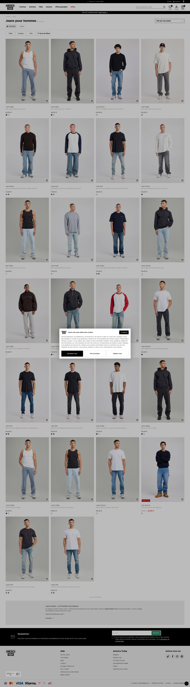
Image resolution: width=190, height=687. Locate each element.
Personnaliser (95, 353)
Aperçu (125, 332)
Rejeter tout (117, 353)
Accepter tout (72, 353)
